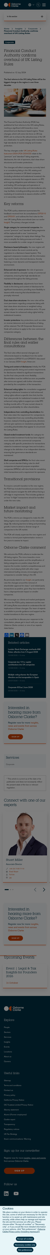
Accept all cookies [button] (25, 1239)
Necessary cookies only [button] (25, 1245)
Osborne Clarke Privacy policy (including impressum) (24, 1230)
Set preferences (25, 1250)
